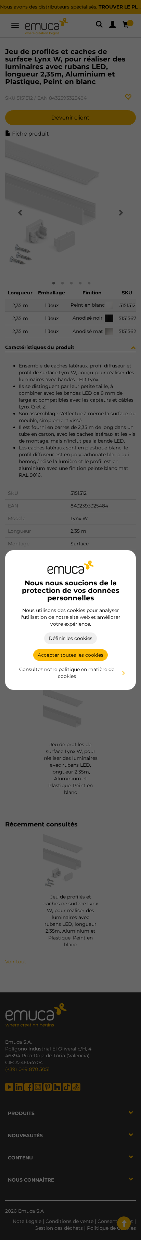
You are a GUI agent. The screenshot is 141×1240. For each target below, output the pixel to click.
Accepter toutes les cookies (70, 655)
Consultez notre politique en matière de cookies (66, 672)
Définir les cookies (70, 638)
